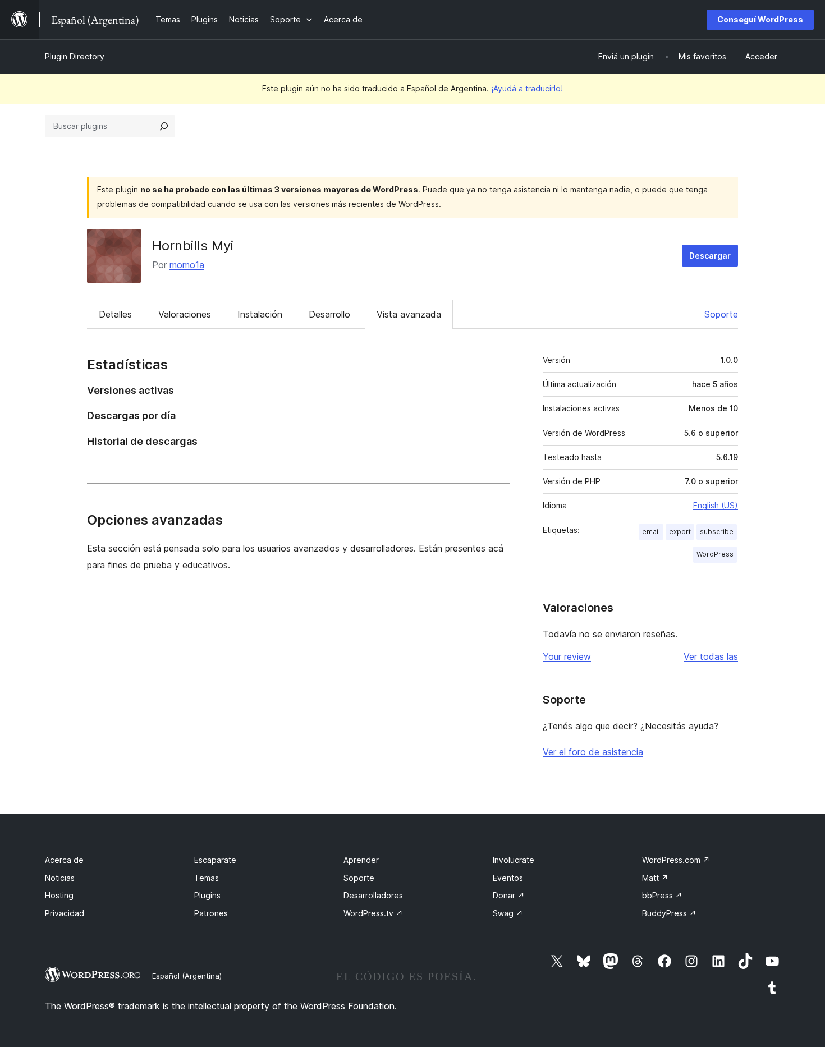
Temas (206, 878)
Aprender (361, 860)
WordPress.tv (373, 913)
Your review (567, 656)
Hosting (59, 895)
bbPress (662, 895)
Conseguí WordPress (760, 19)
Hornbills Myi (192, 245)
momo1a (186, 264)
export (680, 531)
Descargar (710, 255)
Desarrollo (329, 314)
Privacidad (64, 913)
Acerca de (64, 860)
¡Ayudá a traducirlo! (527, 88)
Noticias (60, 878)
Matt (655, 878)
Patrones (211, 913)
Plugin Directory (74, 56)
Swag (508, 913)
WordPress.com (676, 860)
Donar (509, 895)
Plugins (207, 895)
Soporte (721, 314)
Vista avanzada (409, 314)
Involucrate (513, 860)
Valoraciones (184, 314)
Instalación (259, 314)
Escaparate (215, 860)
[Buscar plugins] (164, 126)
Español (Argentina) (187, 975)
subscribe (717, 531)
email (651, 531)
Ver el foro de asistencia (593, 751)
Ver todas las (711, 656)
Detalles (115, 314)
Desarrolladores (373, 895)
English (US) (715, 505)
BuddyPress (669, 913)
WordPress (715, 554)
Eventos (508, 878)
